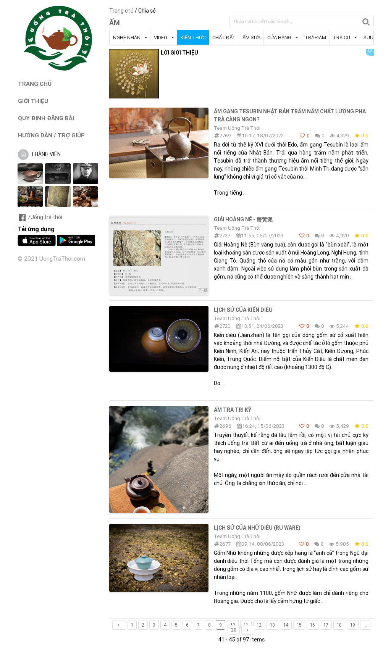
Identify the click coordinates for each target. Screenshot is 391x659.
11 (246, 625)
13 (272, 625)
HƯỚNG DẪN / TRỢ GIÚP (51, 135)
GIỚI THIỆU (33, 101)
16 (312, 625)
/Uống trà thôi (45, 217)
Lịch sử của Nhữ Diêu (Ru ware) (257, 527)
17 (325, 625)
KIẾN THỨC (193, 37)
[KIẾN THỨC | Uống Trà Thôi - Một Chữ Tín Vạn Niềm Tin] (58, 68)
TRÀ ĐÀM (315, 37)
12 (259, 625)
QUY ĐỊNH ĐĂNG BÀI (46, 118)
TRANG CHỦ (35, 83)
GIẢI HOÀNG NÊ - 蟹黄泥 (243, 219)
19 (352, 625)
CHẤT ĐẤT (224, 37)
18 (339, 625)
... (365, 625)
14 (285, 625)
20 (233, 630)
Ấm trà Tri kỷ (233, 409)
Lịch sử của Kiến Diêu (243, 309)
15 (299, 625)
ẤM (114, 22)
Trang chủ (121, 10)
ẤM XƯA (251, 37)
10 (232, 625)
